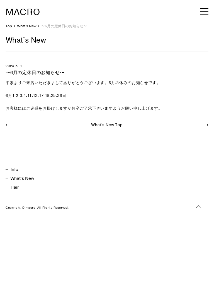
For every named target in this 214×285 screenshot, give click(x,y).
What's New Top (106, 125)
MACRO (23, 12)
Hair (15, 187)
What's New (26, 26)
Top (9, 26)
